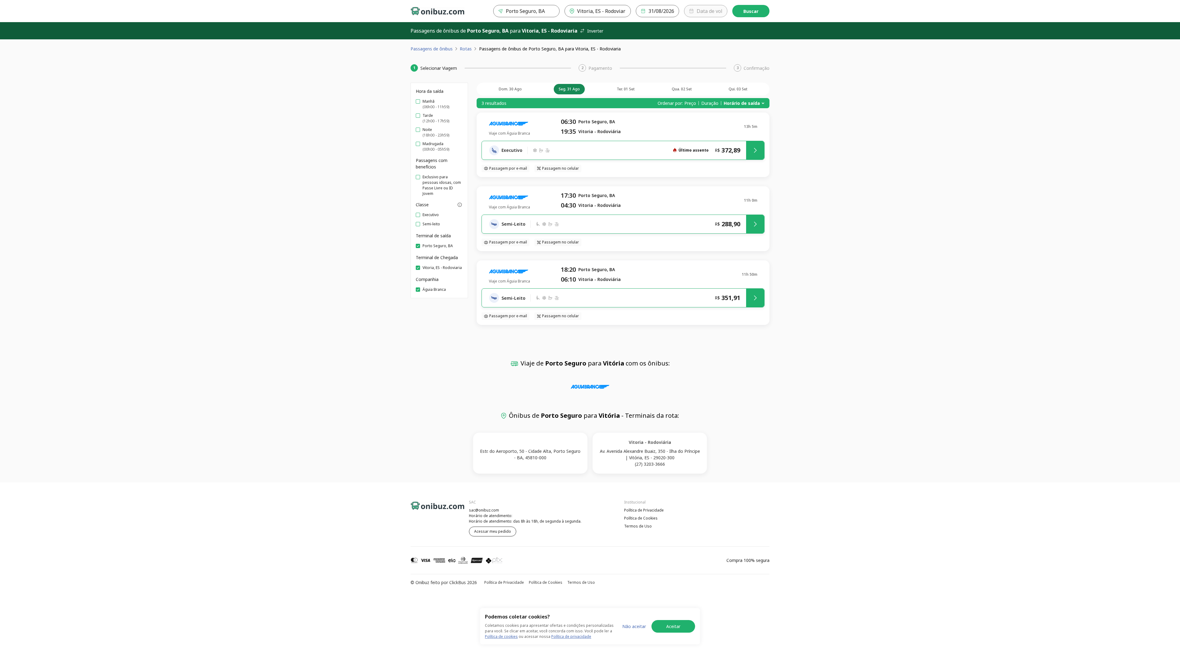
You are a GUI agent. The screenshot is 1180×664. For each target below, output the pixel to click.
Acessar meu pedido (492, 531)
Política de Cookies (641, 518)
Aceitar (673, 626)
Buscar (750, 11)
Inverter (595, 31)
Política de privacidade (571, 636)
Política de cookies (501, 636)
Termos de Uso (638, 526)
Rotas (466, 49)
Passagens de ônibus (432, 49)
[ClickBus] (427, 509)
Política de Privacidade (644, 510)
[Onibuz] (438, 11)
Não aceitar (634, 626)
